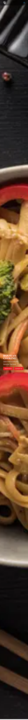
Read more (8, 368)
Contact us (18, 368)
